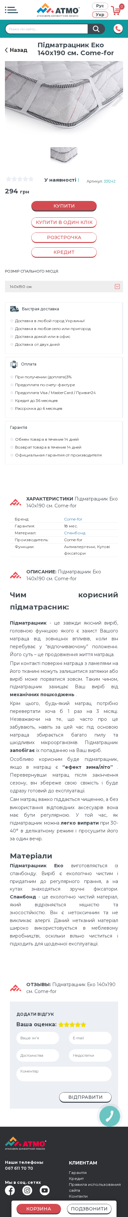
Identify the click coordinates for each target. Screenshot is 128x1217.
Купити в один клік (64, 222)
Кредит (76, 1178)
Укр (100, 14)
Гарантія (78, 1172)
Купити (64, 206)
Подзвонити (89, 1209)
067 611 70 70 (19, 1168)
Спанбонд (74, 532)
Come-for (73, 519)
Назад (19, 50)
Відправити (85, 1097)
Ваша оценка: (36, 1024)
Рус (100, 5)
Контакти (78, 1196)
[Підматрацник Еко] (64, 155)
